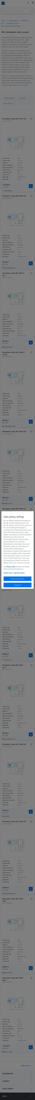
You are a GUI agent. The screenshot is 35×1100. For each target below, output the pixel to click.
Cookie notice (8, 573)
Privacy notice (10, 566)
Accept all (17, 585)
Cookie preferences (17, 579)
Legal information (19, 573)
